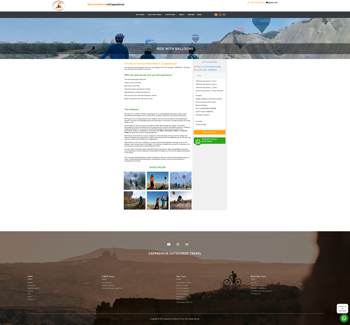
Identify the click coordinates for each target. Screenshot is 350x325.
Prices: (199, 75)
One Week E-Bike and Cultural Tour (112, 288)
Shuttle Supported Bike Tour (184, 302)
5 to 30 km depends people (211, 67)
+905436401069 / (257, 2)
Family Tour (179, 296)
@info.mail (273, 2)
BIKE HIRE (191, 15)
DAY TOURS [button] (140, 15)
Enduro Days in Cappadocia (259, 285)
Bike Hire (30, 283)
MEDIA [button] (181, 15)
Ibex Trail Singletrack (182, 294)
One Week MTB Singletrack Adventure (261, 291)
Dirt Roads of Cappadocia (258, 288)
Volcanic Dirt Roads (182, 285)
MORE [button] (199, 15)
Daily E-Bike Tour (107, 283)
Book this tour (209, 132)
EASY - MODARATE (209, 70)
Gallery (30, 296)
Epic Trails (254, 283)
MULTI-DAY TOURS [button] (154, 15)
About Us (30, 291)
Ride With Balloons (181, 299)
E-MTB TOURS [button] (170, 15)
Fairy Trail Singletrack (182, 288)
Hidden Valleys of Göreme (183, 283)
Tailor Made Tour (256, 294)
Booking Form (32, 285)
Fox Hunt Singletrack (182, 291)
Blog (29, 294)
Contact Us (31, 299)
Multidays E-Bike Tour (108, 285)
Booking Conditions (33, 288)
